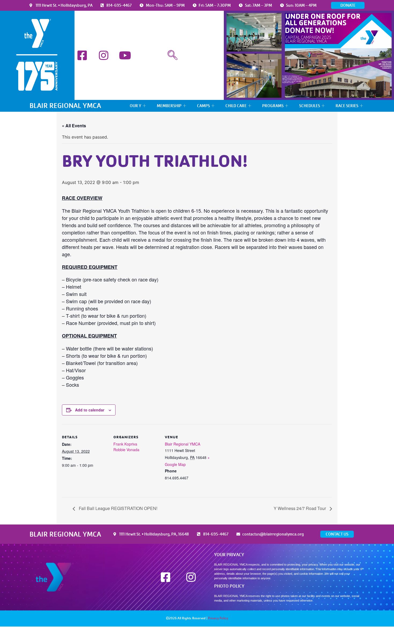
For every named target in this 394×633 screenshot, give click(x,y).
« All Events (74, 125)
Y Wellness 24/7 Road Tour (300, 508)
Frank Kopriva (125, 444)
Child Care (236, 105)
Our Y (135, 105)
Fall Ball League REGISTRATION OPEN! (117, 508)
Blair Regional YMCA (182, 444)
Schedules (309, 105)
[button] (172, 55)
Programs (273, 105)
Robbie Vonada (126, 449)
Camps (203, 105)
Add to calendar (89, 410)
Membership (169, 105)
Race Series (347, 105)
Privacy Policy (218, 618)
